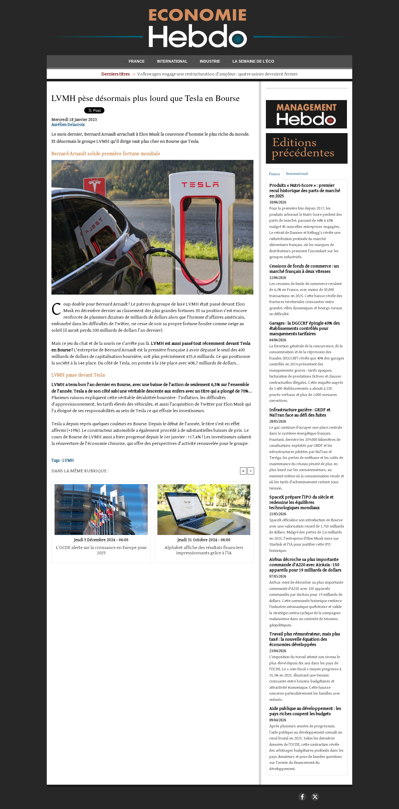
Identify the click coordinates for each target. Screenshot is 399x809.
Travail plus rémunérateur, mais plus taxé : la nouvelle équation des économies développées (304, 639)
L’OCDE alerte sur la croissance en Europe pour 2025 (101, 550)
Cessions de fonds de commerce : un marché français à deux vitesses (304, 268)
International (172, 61)
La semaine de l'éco (253, 61)
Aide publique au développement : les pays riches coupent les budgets (305, 711)
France (137, 61)
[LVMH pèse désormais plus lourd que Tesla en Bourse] (152, 162)
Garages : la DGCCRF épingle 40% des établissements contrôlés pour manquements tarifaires (304, 328)
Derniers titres (116, 74)
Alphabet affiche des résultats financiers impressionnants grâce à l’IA (204, 550)
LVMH (68, 460)
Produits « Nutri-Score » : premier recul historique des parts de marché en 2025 (304, 191)
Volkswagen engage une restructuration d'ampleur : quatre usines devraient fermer (217, 74)
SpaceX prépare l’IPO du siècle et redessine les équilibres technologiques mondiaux (301, 502)
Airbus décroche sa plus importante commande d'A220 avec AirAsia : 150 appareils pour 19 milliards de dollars (305, 565)
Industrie (210, 61)
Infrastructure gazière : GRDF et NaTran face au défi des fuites (299, 412)
